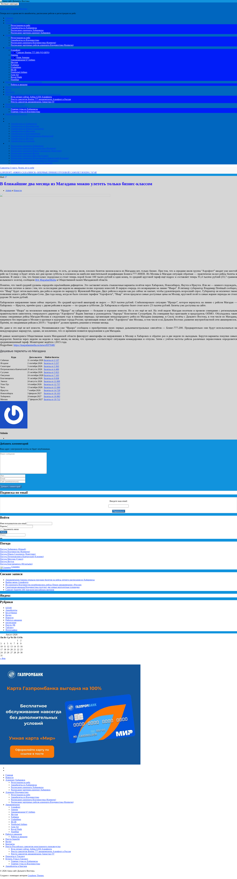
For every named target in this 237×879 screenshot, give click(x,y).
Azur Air (15, 75)
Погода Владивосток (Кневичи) (15, 551)
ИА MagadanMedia (45, 279)
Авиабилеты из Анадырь (23, 141)
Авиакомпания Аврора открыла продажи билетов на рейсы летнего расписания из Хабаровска (50, 580)
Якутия (14, 62)
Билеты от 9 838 (51, 378)
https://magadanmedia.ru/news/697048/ (34, 345)
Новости (9, 20)
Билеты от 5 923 (51, 372)
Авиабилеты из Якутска (22, 138)
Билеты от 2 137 (51, 360)
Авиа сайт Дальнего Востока (13, 9)
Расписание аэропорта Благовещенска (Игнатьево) (35, 160)
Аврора (14, 55)
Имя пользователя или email (13, 523)
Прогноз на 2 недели (10, 570)
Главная (9, 18)
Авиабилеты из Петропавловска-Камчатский (32, 136)
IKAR (13, 70)
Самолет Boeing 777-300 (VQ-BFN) (32, 52)
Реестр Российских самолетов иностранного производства (32, 94)
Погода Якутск (7, 561)
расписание (10, 622)
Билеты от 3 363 (51, 366)
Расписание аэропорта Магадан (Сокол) (29, 156)
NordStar (15, 79)
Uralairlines (16, 67)
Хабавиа (15, 65)
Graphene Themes (36, 875)
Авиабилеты (11, 121)
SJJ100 (8, 608)
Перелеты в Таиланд (15, 104)
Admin (8, 190)
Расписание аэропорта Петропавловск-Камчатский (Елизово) (40, 158)
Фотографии (11, 630)
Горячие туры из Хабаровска (24, 109)
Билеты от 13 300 (52, 387)
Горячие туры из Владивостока (25, 111)
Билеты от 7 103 (51, 375)
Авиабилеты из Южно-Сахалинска (27, 128)
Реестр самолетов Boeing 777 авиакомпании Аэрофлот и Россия (41, 99)
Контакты (10, 92)
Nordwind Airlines (19, 72)
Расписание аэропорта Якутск (25, 153)
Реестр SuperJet (12, 87)
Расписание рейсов (14, 143)
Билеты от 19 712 (52, 399)
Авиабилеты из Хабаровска (24, 28)
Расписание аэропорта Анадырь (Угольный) (31, 163)
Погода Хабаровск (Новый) (13, 549)
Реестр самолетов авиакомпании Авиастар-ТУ (32, 102)
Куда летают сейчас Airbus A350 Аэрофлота (31, 97)
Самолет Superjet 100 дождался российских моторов (29, 590)
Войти (3, 532)
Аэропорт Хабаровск (15, 23)
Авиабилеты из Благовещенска (25, 133)
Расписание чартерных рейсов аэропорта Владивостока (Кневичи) (42, 45)
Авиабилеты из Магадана (23, 131)
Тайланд (9, 627)
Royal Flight (16, 77)
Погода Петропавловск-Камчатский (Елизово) (22, 556)
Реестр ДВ (10, 625)
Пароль (3, 526)
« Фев (2, 658)
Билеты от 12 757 (52, 384)
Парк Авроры (22, 57)
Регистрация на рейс (20, 25)
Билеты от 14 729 (52, 390)
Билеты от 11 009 (52, 381)
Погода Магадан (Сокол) (11, 559)
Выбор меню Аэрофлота (16, 582)
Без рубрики (11, 613)
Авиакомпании (12, 47)
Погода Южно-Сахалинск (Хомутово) (18, 554)
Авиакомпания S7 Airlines (23, 60)
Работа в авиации (23, 82)
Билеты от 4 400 (51, 369)
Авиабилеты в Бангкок (16, 114)
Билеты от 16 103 (52, 393)
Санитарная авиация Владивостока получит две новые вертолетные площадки (42, 587)
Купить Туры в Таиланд (16, 107)
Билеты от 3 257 (51, 363)
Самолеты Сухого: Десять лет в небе (17, 168)
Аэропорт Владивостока (16, 35)
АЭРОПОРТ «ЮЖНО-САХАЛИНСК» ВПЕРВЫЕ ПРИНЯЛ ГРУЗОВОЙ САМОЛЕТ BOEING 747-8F (48, 172)
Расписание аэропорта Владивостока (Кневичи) (33, 42)
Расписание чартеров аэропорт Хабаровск (30, 33)
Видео (8, 89)
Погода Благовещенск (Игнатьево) (16, 564)
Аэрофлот (15, 50)
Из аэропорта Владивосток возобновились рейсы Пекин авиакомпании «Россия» (43, 585)
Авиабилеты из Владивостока (25, 40)
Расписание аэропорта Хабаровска (27, 30)
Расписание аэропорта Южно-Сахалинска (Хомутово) (36, 151)
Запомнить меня (11, 529)
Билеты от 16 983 (52, 396)
